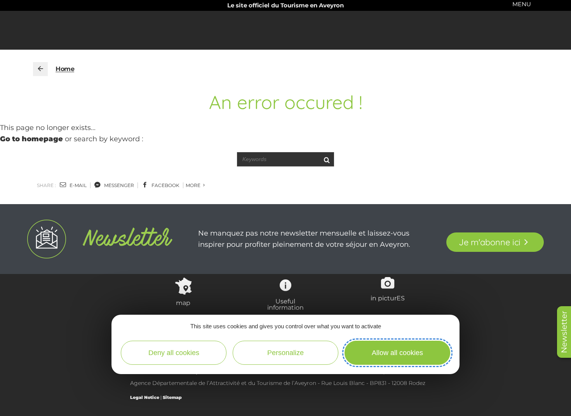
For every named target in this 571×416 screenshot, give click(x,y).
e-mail (77, 185)
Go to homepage (31, 139)
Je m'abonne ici (490, 242)
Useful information (285, 304)
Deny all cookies (173, 353)
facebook (164, 185)
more (194, 185)
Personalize (285, 353)
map (183, 302)
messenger (118, 185)
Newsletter (564, 332)
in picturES (388, 298)
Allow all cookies (397, 353)
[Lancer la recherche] (326, 159)
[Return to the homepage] (40, 69)
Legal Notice (144, 397)
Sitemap (172, 397)
